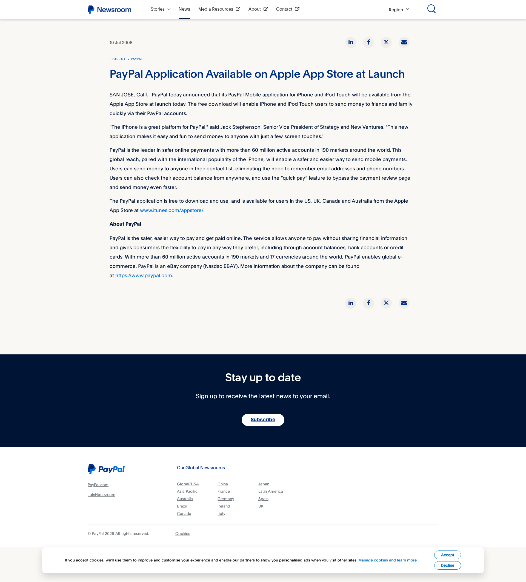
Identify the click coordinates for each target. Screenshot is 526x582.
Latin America (270, 491)
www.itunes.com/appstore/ (172, 210)
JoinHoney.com (101, 494)
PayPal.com (98, 484)
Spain (263, 498)
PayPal (137, 59)
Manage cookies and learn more (387, 560)
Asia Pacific (187, 491)
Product (118, 59)
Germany (226, 498)
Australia (185, 498)
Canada (184, 513)
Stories (158, 9)
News (184, 9)
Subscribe (263, 419)
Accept (447, 554)
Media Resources (215, 9)
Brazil (182, 506)
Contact (284, 9)
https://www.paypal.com (143, 275)
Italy (221, 513)
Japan (263, 483)
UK (260, 506)
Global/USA (188, 483)
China (223, 483)
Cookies (182, 533)
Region (396, 9)
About (254, 9)
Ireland (224, 506)
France (224, 491)
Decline (447, 565)
